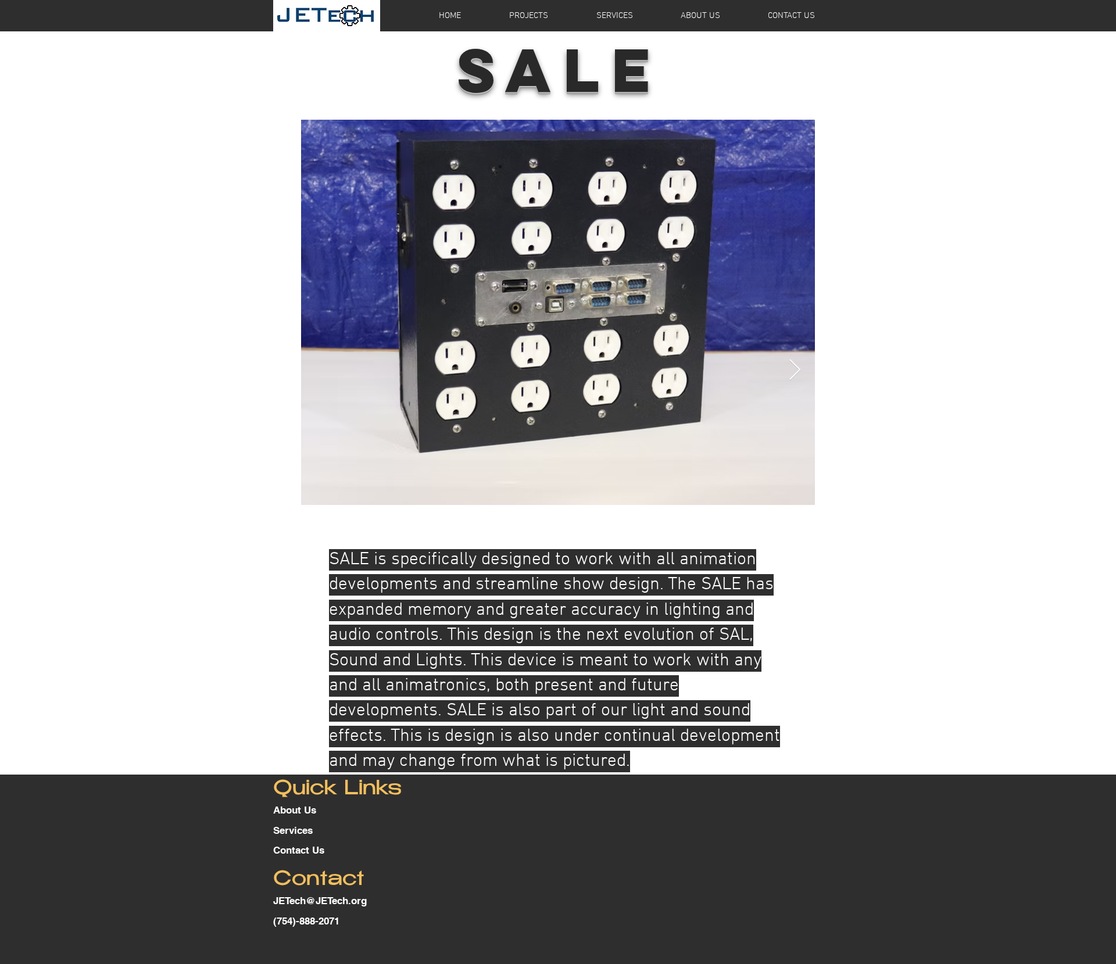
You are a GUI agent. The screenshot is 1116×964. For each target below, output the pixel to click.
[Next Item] (795, 370)
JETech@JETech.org (320, 900)
